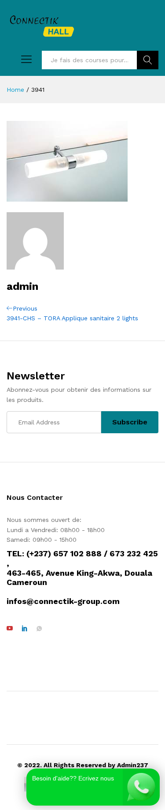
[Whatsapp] (39, 629)
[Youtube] (9, 629)
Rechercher (147, 60)
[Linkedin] (24, 629)
